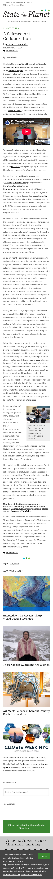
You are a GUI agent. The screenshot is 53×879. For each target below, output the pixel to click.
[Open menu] (48, 3)
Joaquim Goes (33, 359)
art (11, 563)
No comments (12, 50)
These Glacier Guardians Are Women (26, 664)
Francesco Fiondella (17, 44)
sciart (16, 563)
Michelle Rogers (15, 70)
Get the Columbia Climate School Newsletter (28, 826)
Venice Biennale (14, 110)
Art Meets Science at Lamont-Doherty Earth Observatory (26, 712)
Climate (7, 28)
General (16, 28)
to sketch (15, 166)
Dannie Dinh (17, 508)
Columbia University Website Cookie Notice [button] (22, 874)
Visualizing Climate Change (16, 182)
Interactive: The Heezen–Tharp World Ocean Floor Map (22, 617)
